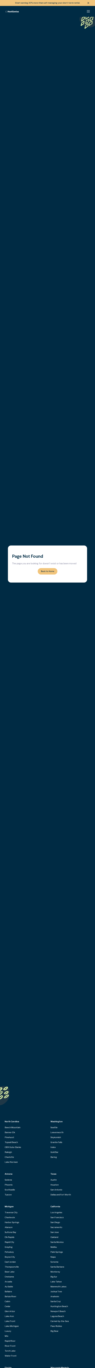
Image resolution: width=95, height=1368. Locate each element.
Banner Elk (10, 1132)
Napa (53, 1257)
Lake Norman (11, 1162)
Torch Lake (10, 1351)
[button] (87, 11)
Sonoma (54, 1262)
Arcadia (8, 1282)
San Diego (55, 1222)
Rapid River (10, 1341)
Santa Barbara (57, 1267)
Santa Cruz (55, 1301)
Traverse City (11, 1212)
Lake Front (10, 1321)
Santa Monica (56, 1242)
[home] (12, 11)
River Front (10, 1346)
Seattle (54, 1127)
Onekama (9, 1277)
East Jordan (10, 1262)
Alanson (8, 1227)
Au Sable (9, 1286)
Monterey (55, 1272)
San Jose (54, 1232)
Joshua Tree (56, 1291)
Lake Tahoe (56, 1282)
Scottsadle (10, 1190)
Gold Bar (54, 1152)
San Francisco (57, 1217)
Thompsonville (12, 1267)
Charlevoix (10, 1217)
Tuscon (8, 1195)
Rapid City (9, 1242)
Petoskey (9, 1252)
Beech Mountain (12, 1127)
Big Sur (53, 1277)
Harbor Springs (12, 1222)
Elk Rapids (9, 1237)
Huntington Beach (59, 1306)
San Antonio (56, 1190)
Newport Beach (58, 1311)
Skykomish (55, 1137)
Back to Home (47, 571)
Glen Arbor (10, 1311)
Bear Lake (9, 1272)
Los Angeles (56, 1212)
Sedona (8, 1180)
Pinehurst (9, 1137)
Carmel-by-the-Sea (59, 1321)
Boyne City (10, 1257)
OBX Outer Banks (13, 1147)
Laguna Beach (57, 1316)
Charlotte (9, 1157)
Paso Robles (56, 1326)
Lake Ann (9, 1316)
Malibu (53, 1247)
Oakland (54, 1237)
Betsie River (10, 1296)
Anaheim (54, 1296)
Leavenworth (56, 1132)
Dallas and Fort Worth (60, 1195)
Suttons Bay (10, 1232)
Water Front (10, 1356)
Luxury (8, 1331)
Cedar (7, 1306)
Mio (6, 1336)
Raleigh (8, 1152)
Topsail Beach (11, 1142)
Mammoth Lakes (58, 1286)
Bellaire (8, 1291)
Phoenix (9, 1185)
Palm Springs (56, 1252)
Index (53, 1147)
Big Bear (54, 1331)
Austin (53, 1180)
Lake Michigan (12, 1326)
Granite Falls (56, 1142)
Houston (54, 1185)
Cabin (7, 1301)
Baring (53, 1157)
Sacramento (56, 1227)
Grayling (8, 1247)
